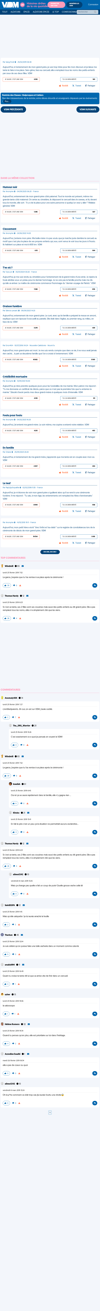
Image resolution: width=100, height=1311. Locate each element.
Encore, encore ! (50, 552)
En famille (8, 448)
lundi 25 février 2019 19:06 (13, 1001)
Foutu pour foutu (12, 415)
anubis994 (10, 965)
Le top (55, 12)
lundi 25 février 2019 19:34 (13, 1031)
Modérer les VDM (74, 5)
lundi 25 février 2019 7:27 (13, 705)
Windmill (9, 566)
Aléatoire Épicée (41, 12)
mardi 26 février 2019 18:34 (13, 1061)
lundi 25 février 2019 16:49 (13, 971)
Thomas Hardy (12, 596)
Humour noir (10, 187)
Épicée (27, 12)
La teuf (7, 483)
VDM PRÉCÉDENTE (13, 110)
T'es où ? (7, 267)
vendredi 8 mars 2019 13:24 (13, 1090)
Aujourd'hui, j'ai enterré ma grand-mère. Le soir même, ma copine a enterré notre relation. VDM (46, 425)
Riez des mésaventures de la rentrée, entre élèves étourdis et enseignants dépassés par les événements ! (49, 98)
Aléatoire (15, 12)
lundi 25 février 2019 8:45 (21, 791)
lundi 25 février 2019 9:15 (12, 912)
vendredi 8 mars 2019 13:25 (22, 881)
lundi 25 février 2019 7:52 (13, 573)
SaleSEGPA (10, 905)
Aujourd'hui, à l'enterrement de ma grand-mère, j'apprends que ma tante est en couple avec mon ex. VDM (49, 458)
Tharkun (9, 935)
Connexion (93, 5)
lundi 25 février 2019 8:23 (13, 603)
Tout (4, 12)
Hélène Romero (12, 1024)
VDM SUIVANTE (88, 110)
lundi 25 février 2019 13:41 (21, 819)
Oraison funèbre (12, 306)
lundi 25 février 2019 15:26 (21, 732)
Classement (9, 229)
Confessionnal (70, 12)
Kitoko (16, 813)
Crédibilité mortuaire (15, 377)
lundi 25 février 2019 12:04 (13, 942)
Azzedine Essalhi (13, 1054)
